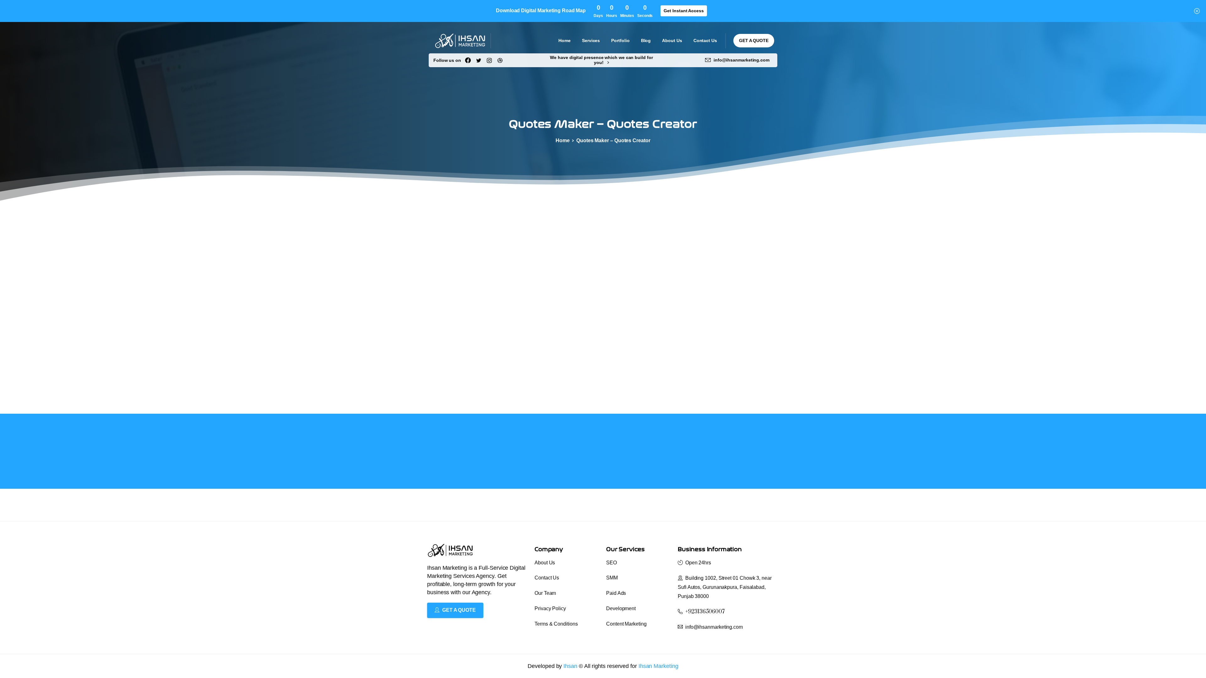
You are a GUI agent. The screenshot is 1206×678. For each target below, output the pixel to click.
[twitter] (478, 60)
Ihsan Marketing (658, 666)
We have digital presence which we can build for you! (601, 60)
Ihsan (571, 666)
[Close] (1197, 11)
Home (563, 140)
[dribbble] (500, 60)
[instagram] (489, 60)
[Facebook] (468, 60)
